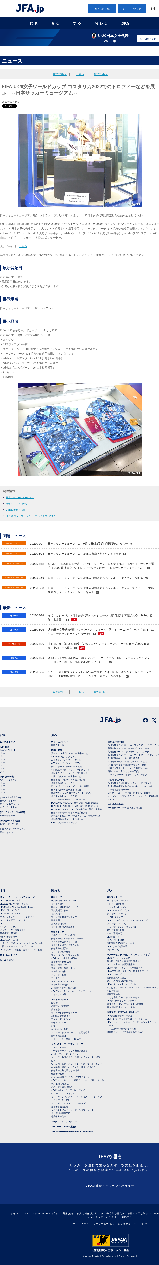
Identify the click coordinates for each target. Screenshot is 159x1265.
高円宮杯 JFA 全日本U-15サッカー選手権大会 (129, 782)
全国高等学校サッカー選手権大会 (124, 758)
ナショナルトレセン (116, 906)
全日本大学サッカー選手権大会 (66, 789)
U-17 (2, 765)
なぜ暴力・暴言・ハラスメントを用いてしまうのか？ (76, 1063)
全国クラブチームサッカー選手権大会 (69, 772)
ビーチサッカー (7, 815)
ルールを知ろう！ (8, 959)
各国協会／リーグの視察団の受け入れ (125, 1031)
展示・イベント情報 (16, 503)
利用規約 (67, 1213)
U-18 (2, 762)
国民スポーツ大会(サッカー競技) (67, 766)
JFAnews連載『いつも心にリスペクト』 (70, 1076)
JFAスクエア (6, 923)
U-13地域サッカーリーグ (119, 789)
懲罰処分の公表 (58, 1116)
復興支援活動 (113, 993)
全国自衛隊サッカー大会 (63, 782)
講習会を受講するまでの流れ (65, 944)
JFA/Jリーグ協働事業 (117, 946)
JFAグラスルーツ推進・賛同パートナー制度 (21, 949)
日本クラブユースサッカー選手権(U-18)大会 (129, 767)
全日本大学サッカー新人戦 (64, 796)
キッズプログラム (8, 926)
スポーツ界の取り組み (62, 1086)
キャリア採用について (131, 1223)
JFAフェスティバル (9, 939)
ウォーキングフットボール (13, 919)
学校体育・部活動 (8, 933)
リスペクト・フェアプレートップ (67, 1043)
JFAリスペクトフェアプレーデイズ (68, 1089)
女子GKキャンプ (115, 916)
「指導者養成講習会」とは (64, 941)
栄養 (53, 1025)
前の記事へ (60, 74)
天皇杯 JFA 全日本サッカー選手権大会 (69, 753)
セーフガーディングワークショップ (68, 1103)
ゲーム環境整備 (114, 933)
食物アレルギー (58, 1022)
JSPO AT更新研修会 (61, 1015)
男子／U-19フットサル (11, 803)
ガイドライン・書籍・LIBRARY (66, 1038)
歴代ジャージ (6, 832)
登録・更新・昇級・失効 (63, 967)
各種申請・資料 (58, 971)
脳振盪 (54, 1002)
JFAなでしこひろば (9, 910)
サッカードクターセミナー (64, 1012)
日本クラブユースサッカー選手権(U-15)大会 (129, 792)
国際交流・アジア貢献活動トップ (123, 1012)
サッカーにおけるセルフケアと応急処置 (70, 1032)
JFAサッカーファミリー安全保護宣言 (125, 967)
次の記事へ (101, 74)
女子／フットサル (8, 807)
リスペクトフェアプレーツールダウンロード (72, 1109)
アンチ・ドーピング (60, 1019)
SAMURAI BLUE (8, 749)
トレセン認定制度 (115, 903)
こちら (23, 246)
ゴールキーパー (58, 977)
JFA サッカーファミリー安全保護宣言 (69, 1050)
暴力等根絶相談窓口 (60, 1113)
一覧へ (80, 74)
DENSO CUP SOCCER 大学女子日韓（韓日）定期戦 (76, 809)
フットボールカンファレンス (65, 954)
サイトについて (20, 1213)
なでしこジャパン (8, 779)
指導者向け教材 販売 (61, 961)
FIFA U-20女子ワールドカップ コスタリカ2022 (30, 515)
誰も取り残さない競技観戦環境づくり (125, 960)
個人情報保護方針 (87, 1213)
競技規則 (55, 920)
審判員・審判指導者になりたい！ (67, 906)
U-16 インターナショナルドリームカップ (127, 774)
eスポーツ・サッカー (10, 823)
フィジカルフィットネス (63, 981)
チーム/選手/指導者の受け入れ (121, 1028)
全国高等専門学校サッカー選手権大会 (69, 812)
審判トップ (56, 897)
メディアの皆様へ (103, 1223)
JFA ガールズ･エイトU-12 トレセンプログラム (129, 920)
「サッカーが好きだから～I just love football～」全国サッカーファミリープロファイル (23, 944)
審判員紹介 (56, 913)
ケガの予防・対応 (59, 1028)
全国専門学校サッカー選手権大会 (67, 819)
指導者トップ (57, 931)
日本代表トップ (7, 741)
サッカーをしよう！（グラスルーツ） (18, 897)
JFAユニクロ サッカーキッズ (14, 903)
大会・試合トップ (59, 741)
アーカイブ (79, 1223)
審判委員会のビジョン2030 (64, 900)
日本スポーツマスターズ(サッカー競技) (70, 786)
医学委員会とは (58, 1035)
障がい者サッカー (8, 936)
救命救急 (55, 1009)
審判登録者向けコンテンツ (64, 916)
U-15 (2, 771)
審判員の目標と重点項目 (63, 926)
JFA (109, 890)
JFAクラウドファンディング (65, 1121)
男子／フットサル (8, 800)
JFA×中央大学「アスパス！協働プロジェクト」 (129, 970)
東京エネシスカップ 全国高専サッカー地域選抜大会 (76, 815)
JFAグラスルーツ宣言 (10, 900)
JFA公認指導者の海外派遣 (63, 987)
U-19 (2, 759)
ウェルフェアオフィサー (63, 1093)
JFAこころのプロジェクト (119, 974)
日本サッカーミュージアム (20, 497)
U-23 (2, 753)
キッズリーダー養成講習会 (13, 929)
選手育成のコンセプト (117, 900)
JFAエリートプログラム (118, 910)
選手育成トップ (114, 897)
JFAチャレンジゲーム (10, 913)
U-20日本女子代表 (15, 509)
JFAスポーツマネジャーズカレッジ (124, 984)
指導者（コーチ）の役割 (63, 935)
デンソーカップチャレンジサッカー (68, 799)
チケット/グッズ (132, 8)
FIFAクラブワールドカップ (64, 822)
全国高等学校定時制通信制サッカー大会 (127, 764)
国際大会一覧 (57, 744)
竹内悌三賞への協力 (116, 977)
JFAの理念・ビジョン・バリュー (110, 1186)
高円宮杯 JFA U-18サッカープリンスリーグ (128, 751)
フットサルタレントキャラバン (122, 926)
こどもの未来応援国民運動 (120, 980)
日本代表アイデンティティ (13, 828)
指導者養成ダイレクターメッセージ (68, 938)
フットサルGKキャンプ (118, 923)
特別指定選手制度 (115, 930)
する (78, 23)
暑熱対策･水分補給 (60, 1005)
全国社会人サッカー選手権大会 (66, 776)
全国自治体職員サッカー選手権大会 (68, 779)
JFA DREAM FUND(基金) (63, 1126)
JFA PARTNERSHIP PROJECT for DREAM (72, 1131)
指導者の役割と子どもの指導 (65, 1070)
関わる (102, 23)
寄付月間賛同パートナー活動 (121, 1007)
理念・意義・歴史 (59, 964)
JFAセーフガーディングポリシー (67, 1053)
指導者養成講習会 (59, 948)
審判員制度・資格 (59, 910)
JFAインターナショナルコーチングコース (71, 991)
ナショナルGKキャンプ (118, 913)
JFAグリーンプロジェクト (119, 957)
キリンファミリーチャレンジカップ (17, 916)
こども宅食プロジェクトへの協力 (123, 997)
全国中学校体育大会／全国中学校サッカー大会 (130, 786)
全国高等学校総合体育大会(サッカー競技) (128, 761)
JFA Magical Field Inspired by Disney (17, 906)
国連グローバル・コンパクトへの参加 (125, 1003)
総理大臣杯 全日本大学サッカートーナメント (72, 792)
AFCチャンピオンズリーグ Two (66, 763)
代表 (34, 23)
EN (152, 9)
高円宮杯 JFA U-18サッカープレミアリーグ (128, 748)
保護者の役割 (57, 1073)
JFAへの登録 (102, 8)
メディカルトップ (59, 999)
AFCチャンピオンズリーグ (64, 756)
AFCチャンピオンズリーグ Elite (66, 759)
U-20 (2, 783)
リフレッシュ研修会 (60, 951)
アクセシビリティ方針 (46, 1213)
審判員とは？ (57, 903)
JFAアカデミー (114, 936)
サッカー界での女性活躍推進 (121, 964)
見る (56, 23)
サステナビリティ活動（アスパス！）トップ (128, 954)
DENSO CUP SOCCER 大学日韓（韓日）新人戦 (74, 805)
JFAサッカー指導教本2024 (64, 958)
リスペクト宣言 (58, 1047)
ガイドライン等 (58, 994)
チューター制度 (58, 974)
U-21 (2, 756)
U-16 (2, 768)
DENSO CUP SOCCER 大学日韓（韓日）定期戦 (74, 802)
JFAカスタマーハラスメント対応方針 (110, 1217)
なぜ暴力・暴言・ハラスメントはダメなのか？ (73, 1066)
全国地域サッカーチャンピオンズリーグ (70, 769)
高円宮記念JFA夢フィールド (120, 942)
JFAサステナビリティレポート (121, 1000)
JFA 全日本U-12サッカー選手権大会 (125, 807)
